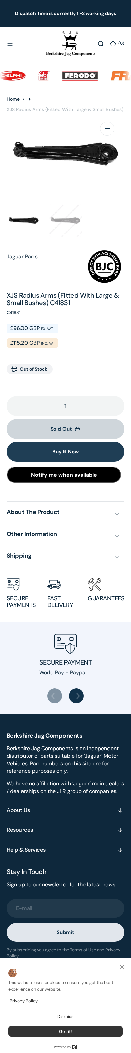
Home (13, 99)
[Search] (100, 43)
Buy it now (65, 451)
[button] (10, 43)
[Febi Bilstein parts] (39, 75)
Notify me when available (64, 474)
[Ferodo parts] (75, 75)
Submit (65, 932)
